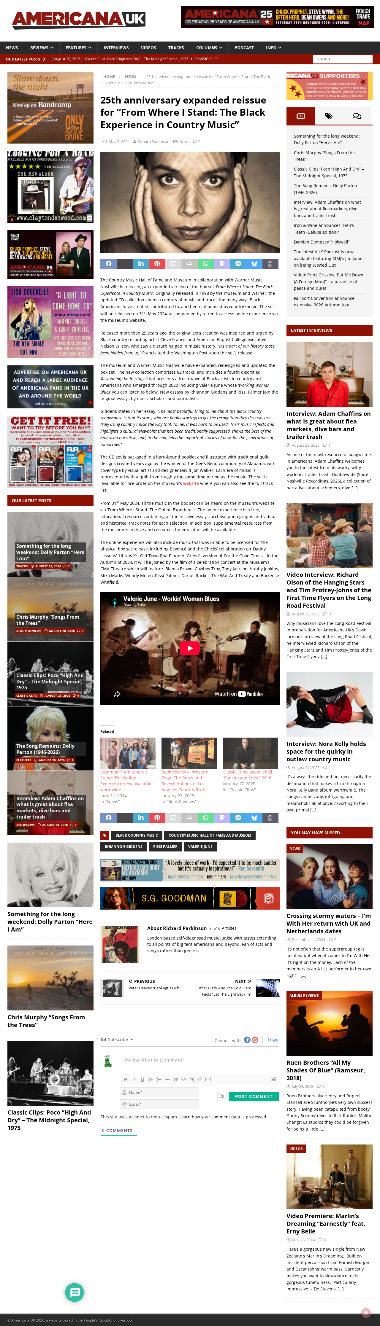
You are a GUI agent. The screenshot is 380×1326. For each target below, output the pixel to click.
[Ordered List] (159, 1079)
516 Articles (225, 928)
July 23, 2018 (302, 1086)
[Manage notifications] (366, 1313)
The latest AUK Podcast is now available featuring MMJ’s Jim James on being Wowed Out (329, 258)
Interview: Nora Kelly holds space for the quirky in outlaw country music (326, 751)
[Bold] (126, 1079)
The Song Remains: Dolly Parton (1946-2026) (45, 749)
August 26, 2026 (305, 614)
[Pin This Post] (157, 264)
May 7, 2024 (119, 141)
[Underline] (142, 1079)
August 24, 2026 (305, 767)
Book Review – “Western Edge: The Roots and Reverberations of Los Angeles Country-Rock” (185, 780)
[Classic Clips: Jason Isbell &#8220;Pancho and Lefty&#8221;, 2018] (250, 753)
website (191, 483)
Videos (148, 47)
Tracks (176, 47)
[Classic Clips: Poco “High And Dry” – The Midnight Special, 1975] (50, 1073)
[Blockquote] (176, 1079)
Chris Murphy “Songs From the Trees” (47, 620)
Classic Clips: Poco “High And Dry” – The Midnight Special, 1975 (50, 681)
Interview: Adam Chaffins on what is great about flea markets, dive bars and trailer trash (50, 807)
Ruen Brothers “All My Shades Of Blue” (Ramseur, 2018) (325, 1070)
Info (271, 47)
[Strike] (151, 1079)
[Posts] (300, 116)
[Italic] (134, 1079)
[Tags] (329, 116)
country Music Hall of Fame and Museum (210, 835)
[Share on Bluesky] (254, 264)
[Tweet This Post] (125, 264)
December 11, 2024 (308, 939)
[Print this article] (189, 264)
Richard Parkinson (153, 141)
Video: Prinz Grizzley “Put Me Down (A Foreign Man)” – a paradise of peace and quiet (328, 281)
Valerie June (200, 846)
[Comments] (357, 116)
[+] (208, 1079)
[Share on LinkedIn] (141, 264)
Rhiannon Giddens (123, 846)
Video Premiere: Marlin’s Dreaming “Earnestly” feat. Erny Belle (325, 1223)
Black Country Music (136, 835)
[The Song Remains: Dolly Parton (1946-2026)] (50, 738)
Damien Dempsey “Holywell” (322, 242)
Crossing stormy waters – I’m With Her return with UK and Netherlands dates (328, 923)
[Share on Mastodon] (222, 264)
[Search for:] (343, 58)
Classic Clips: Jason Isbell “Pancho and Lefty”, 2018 (247, 775)
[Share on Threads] (270, 264)
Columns (206, 47)
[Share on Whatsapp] (206, 264)
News (12, 47)
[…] (355, 488)
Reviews (39, 47)
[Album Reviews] (329, 1023)
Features (76, 47)
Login (273, 1039)
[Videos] (329, 1176)
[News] (329, 876)
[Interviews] (329, 374)
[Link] (192, 1079)
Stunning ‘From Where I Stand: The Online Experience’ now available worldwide (125, 780)
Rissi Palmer (165, 846)
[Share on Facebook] (108, 264)
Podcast (244, 47)
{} (200, 1079)
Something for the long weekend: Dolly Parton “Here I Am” (50, 552)
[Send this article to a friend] (173, 264)
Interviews (116, 47)
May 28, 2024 (303, 1239)
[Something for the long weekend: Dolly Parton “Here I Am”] (50, 875)
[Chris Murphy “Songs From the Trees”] (50, 609)
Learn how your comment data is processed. (223, 1117)
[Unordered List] (167, 1079)
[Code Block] (184, 1079)
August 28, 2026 (48, 566)
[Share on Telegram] (238, 264)
